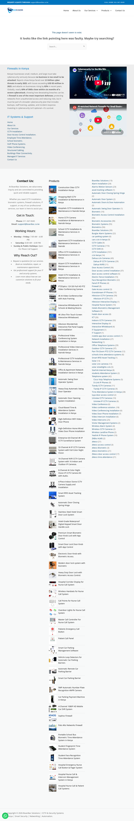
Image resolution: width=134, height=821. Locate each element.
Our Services (89, 10)
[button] (114, 2)
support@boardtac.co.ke (28, 224)
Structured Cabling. (15, 150)
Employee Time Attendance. (19, 138)
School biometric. (15, 141)
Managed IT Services (16, 156)
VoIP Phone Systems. (16, 144)
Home (66, 10)
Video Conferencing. (16, 147)
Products (105, 10)
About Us (77, 10)
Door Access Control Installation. (21, 134)
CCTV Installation (14, 131)
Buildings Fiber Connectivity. (19, 153)
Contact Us (120, 10)
